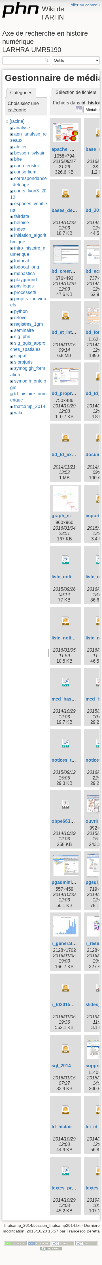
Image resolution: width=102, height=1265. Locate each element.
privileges (24, 286)
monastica (24, 273)
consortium (25, 171)
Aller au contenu (85, 5)
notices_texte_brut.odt (76, 760)
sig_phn (22, 336)
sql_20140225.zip (70, 1065)
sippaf (20, 355)
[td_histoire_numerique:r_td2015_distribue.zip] (66, 987)
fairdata (21, 216)
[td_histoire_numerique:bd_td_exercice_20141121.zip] (66, 437)
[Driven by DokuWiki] (51, 1248)
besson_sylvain (30, 153)
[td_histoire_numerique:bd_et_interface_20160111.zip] (66, 315)
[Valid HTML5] (63, 1243)
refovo (20, 317)
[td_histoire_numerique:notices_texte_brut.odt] (66, 743)
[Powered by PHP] (39, 1243)
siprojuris (23, 362)
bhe (18, 159)
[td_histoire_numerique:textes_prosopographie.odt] (66, 1171)
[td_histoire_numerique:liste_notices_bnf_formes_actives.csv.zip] (66, 621)
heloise (21, 222)
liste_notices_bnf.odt (74, 576)
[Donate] (15, 1243)
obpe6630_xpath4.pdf (75, 821)
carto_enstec (27, 165)
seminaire (24, 330)
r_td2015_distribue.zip (75, 1004)
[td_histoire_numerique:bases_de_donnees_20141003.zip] (66, 193)
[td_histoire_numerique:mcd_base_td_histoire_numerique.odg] (66, 682)
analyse (22, 127)
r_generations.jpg (71, 943)
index (19, 229)
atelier (20, 146)
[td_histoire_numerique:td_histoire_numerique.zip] (66, 1110)
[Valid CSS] (86, 1243)
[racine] (17, 121)
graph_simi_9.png (71, 515)
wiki (18, 412)
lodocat (21, 260)
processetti (25, 292)
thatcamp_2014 (29, 406)
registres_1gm (28, 324)
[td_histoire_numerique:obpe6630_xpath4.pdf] (66, 804)
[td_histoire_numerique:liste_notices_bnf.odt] (66, 560)
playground (25, 279)
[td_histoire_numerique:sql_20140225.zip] (66, 1049)
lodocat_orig (26, 267)
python (21, 311)
